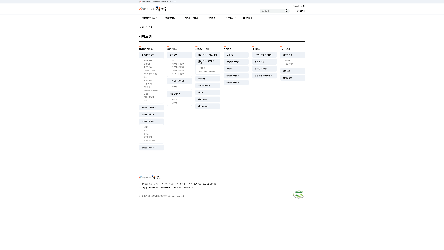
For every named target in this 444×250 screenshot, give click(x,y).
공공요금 (201, 78)
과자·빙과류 (148, 80)
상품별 (146, 127)
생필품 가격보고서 (149, 147)
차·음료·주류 (148, 84)
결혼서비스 (170, 17)
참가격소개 (247, 17)
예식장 (202, 68)
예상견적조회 (175, 94)
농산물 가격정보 (233, 75)
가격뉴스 (229, 17)
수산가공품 (148, 67)
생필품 (287, 60)
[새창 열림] (299, 194)
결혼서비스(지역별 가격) (207, 55)
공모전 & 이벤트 (261, 68)
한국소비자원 (297, 6)
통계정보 (173, 55)
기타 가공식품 (149, 97)
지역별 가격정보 (178, 64)
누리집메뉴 (301, 11)
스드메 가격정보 (178, 74)
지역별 (146, 130)
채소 (145, 77)
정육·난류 (147, 64)
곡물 (145, 100)
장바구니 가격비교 (149, 107)
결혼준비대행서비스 (207, 71)
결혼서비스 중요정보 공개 (206, 62)
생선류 (146, 94)
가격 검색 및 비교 (177, 81)
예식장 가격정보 (178, 70)
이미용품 (147, 87)
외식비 (200, 92)
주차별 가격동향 (150, 140)
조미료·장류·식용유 (151, 74)
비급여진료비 (203, 106)
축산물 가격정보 (233, 82)
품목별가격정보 (148, 55)
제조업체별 (148, 137)
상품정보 (286, 71)
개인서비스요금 (204, 85)
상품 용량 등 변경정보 (263, 75)
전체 (173, 60)
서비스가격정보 (191, 17)
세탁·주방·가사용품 (151, 90)
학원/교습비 (202, 99)
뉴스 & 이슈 (259, 62)
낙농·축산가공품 (150, 70)
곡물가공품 (148, 60)
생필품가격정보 (148, 17)
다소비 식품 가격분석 (263, 55)
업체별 (146, 134)
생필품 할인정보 (148, 114)
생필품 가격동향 (148, 121)
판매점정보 (287, 78)
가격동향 (211, 17)
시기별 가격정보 (178, 67)
